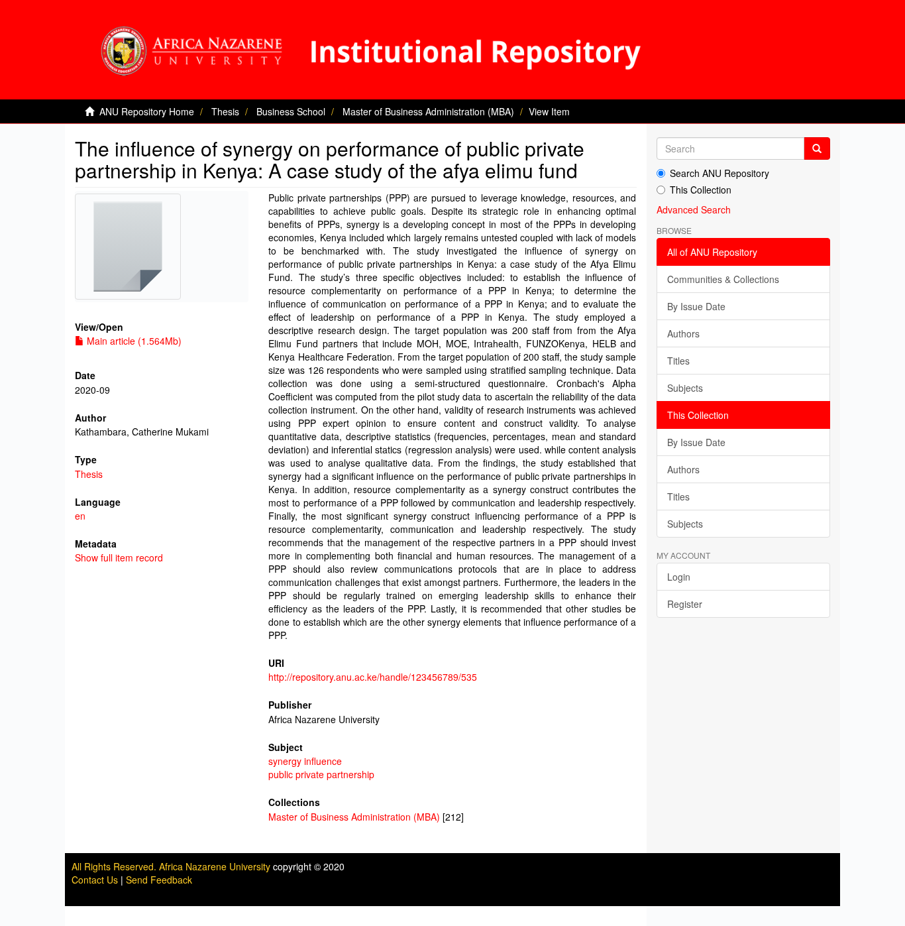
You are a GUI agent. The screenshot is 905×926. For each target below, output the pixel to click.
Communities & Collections (723, 279)
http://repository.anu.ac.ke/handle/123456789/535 (372, 676)
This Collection (700, 189)
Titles (678, 360)
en (80, 515)
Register (684, 603)
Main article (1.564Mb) (133, 340)
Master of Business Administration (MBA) (428, 111)
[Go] (817, 148)
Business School (290, 111)
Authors (683, 333)
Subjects (685, 387)
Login (678, 576)
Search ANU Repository (719, 173)
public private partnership (321, 774)
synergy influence (305, 761)
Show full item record (119, 557)
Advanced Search (694, 209)
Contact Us (95, 879)
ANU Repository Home (146, 111)
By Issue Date (696, 306)
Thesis (225, 111)
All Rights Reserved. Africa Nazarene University (172, 866)
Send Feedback (159, 879)
